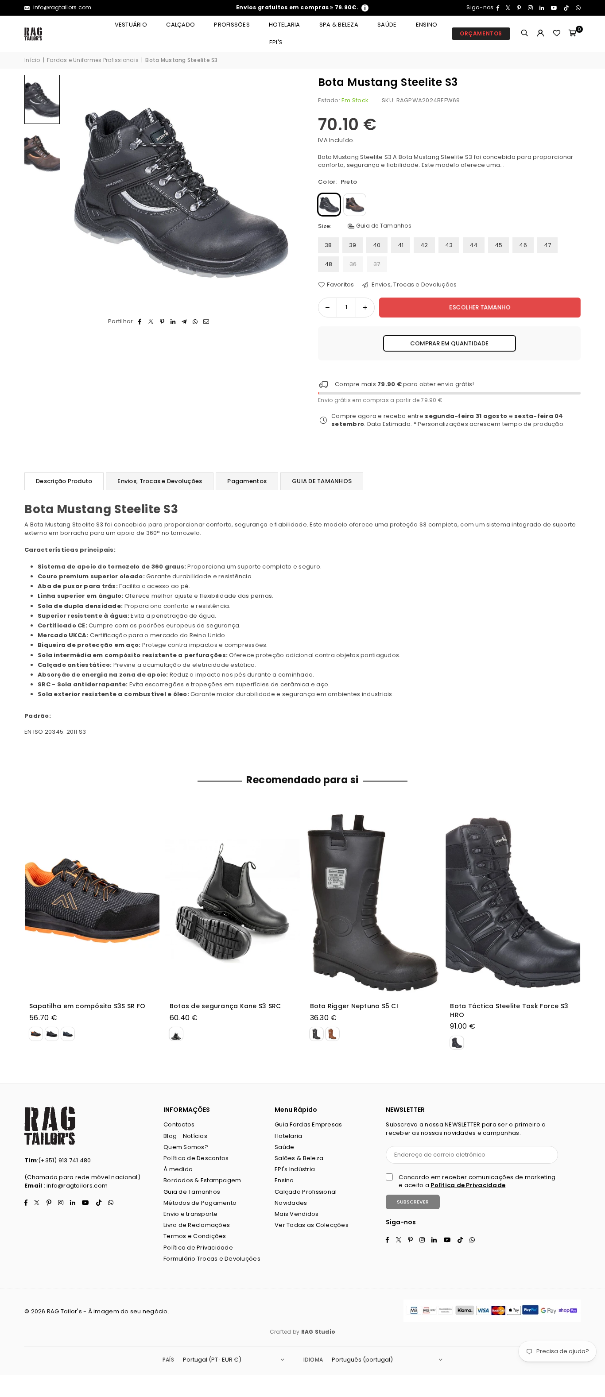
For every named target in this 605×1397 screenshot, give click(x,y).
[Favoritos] (557, 34)
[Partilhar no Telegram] (184, 321)
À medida (178, 1169)
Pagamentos (247, 481)
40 (377, 245)
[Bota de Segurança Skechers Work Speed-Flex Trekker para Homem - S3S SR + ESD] (517, 901)
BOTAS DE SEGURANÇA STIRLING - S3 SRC (373, 1010)
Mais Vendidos (296, 1214)
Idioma (313, 1359)
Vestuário (131, 24)
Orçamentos (481, 33)
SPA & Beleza (338, 24)
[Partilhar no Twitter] (151, 321)
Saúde (386, 24)
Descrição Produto (64, 481)
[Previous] (76, 190)
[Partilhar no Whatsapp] (195, 321)
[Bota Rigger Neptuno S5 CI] (95, 901)
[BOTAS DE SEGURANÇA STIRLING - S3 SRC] (376, 901)
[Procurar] (525, 34)
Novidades (291, 1203)
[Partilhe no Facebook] (140, 321)
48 (329, 264)
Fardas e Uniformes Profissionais (93, 60)
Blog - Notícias (185, 1136)
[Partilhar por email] (206, 321)
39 (353, 245)
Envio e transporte (190, 1214)
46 (523, 245)
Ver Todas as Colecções (312, 1225)
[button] (573, 34)
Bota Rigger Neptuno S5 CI (77, 1006)
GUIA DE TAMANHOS (322, 481)
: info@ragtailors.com (75, 1185)
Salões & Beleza (299, 1158)
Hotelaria (284, 24)
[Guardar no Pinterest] (162, 321)
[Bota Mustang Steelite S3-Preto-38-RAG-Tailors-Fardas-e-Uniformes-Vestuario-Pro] (42, 99)
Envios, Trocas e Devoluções (413, 285)
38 (328, 245)
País (168, 1359)
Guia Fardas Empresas (308, 1124)
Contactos (178, 1124)
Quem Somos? (185, 1147)
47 (547, 245)
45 (499, 245)
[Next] (283, 190)
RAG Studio (318, 1331)
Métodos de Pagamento (200, 1203)
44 (473, 245)
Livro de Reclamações (196, 1225)
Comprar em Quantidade (449, 343)
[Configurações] (541, 34)
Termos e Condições (194, 1236)
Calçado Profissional (306, 1192)
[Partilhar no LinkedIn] (173, 321)
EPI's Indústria (295, 1169)
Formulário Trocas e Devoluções (211, 1258)
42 (424, 245)
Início (32, 60)
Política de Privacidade (198, 1247)
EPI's (276, 42)
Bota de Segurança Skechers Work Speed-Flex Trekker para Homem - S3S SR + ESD (512, 1010)
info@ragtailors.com (61, 7)
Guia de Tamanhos (383, 225)
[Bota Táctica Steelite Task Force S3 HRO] (236, 901)
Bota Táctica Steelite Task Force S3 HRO (232, 1010)
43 (449, 245)
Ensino (427, 24)
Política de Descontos (196, 1158)
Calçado (180, 24)
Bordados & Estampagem (202, 1180)
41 (401, 245)
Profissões (232, 24)
